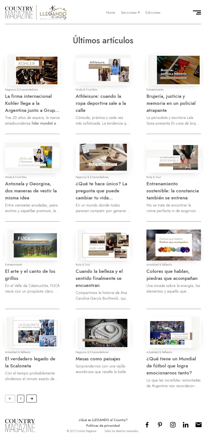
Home (110, 12)
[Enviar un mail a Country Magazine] (198, 426)
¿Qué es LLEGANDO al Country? (103, 420)
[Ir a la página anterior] (10, 398)
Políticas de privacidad (103, 425)
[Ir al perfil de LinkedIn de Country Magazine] (185, 426)
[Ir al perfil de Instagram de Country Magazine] (172, 426)
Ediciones (153, 12)
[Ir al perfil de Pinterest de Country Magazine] (160, 426)
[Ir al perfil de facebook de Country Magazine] (147, 426)
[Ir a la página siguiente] (31, 399)
